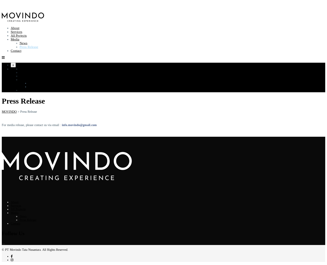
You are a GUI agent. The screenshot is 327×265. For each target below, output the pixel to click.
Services (16, 32)
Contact (16, 50)
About (15, 28)
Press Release (29, 47)
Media (15, 39)
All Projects (19, 35)
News (23, 43)
